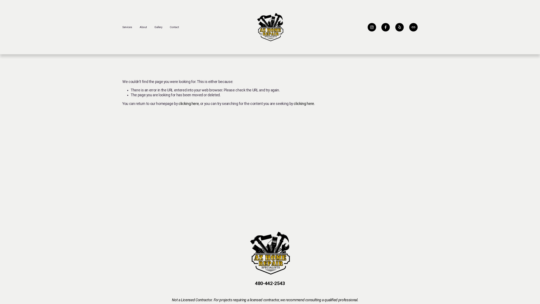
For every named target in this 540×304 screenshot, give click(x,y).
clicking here (188, 104)
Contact (174, 27)
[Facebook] (385, 27)
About (143, 27)
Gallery (158, 27)
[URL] (413, 27)
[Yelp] (399, 27)
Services (127, 27)
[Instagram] (372, 27)
